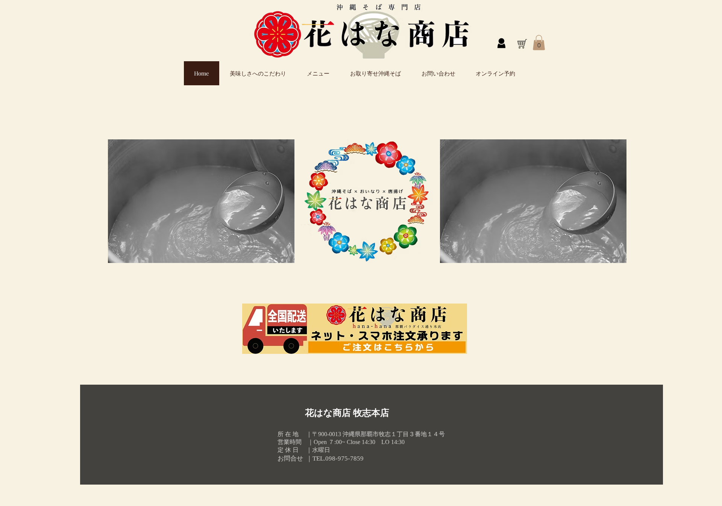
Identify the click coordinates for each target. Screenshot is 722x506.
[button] (538, 42)
